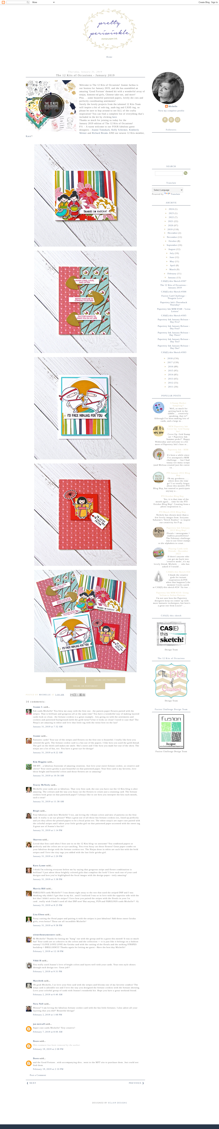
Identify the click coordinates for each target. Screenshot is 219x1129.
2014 (171, 374)
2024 (172, 209)
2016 (171, 366)
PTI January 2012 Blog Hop (178, 474)
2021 (171, 221)
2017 (170, 362)
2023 (172, 213)
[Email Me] (177, 120)
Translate (175, 194)
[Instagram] (171, 120)
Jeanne (36, 736)
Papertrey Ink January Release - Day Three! (174, 333)
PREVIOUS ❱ (136, 1083)
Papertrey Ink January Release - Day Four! (174, 327)
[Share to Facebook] (80, 694)
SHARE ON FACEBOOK (65, 680)
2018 (170, 358)
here (114, 117)
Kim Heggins (40, 762)
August (172, 249)
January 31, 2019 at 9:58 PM (47, 925)
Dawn (36, 1041)
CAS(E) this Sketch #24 (178, 572)
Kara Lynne (39, 865)
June (172, 257)
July (172, 253)
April (173, 265)
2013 (171, 379)
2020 (171, 225)
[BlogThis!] (74, 694)
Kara (28, 136)
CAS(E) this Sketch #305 (173, 315)
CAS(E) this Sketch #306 (173, 291)
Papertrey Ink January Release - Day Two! (174, 340)
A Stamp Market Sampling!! (178, 404)
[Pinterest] (165, 120)
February (172, 273)
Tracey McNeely (41, 785)
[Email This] (71, 694)
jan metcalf (39, 1024)
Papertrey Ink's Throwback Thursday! (173, 303)
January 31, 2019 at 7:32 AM (48, 726)
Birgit (36, 811)
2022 (172, 217)
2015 (171, 370)
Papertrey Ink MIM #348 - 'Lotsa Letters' (173, 310)
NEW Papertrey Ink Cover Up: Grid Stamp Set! (178, 429)
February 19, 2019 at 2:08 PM (48, 1049)
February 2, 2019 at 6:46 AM (48, 994)
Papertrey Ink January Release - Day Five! (174, 320)
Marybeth (38, 981)
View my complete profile (171, 110)
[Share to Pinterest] (83, 694)
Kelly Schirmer (119, 130)
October (173, 241)
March (173, 269)
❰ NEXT (31, 1083)
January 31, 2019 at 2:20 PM (47, 856)
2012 (171, 383)
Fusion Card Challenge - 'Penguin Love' (173, 297)
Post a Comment (38, 1075)
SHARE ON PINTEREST (85, 686)
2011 (171, 387)
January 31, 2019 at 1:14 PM (47, 830)
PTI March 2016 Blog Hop (172, 512)
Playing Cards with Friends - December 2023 (178, 551)
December (173, 233)
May (172, 261)
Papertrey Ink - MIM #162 (178, 450)
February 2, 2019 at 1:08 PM (47, 1014)
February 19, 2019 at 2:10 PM (48, 1069)
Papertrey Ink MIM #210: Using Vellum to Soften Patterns (172, 593)
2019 (170, 229)
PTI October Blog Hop (172, 496)
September (172, 245)
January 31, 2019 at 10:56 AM (48, 775)
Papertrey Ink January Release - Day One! (174, 347)
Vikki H (37, 960)
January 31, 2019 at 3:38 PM (47, 879)
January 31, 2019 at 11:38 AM (48, 801)
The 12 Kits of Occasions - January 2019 (173, 286)
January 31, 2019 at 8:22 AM (48, 752)
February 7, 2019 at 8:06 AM (48, 1032)
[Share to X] (77, 694)
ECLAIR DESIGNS (117, 1103)
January (172, 277)
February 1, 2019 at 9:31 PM (47, 971)
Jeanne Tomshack (101, 130)
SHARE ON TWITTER (105, 680)
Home (109, 57)
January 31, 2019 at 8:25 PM (47, 905)
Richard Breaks (100, 133)
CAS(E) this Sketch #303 (173, 352)
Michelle (172, 106)
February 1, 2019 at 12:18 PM (48, 951)
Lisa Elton (38, 914)
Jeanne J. (38, 707)
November (172, 237)
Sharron (37, 839)
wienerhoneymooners (44, 934)
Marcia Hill (39, 888)
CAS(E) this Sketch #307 (173, 281)
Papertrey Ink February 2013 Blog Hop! (178, 529)
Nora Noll (38, 1004)
